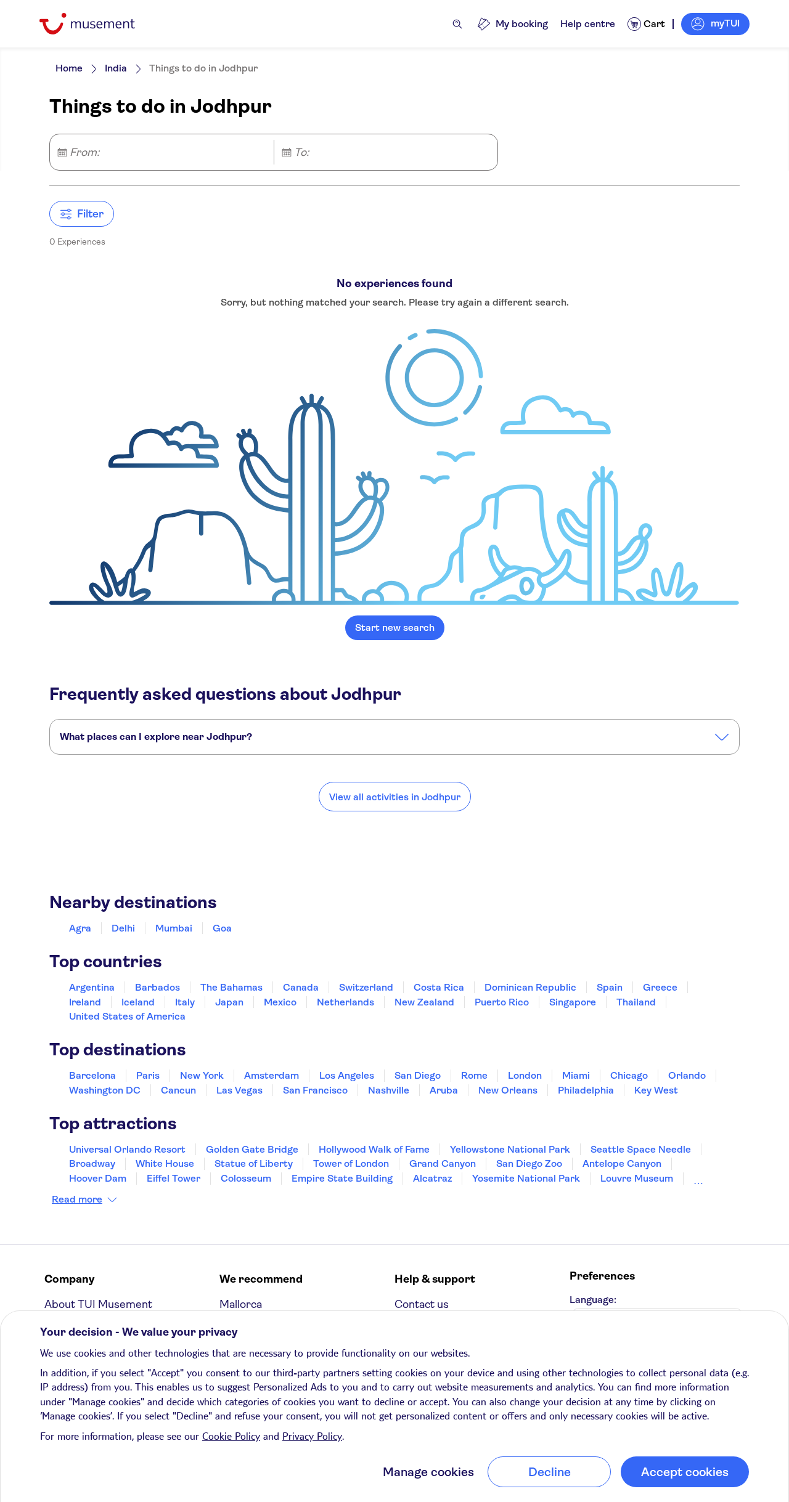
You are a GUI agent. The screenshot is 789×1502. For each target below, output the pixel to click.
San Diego (417, 1075)
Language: (593, 1299)
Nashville (388, 1090)
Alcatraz (432, 1178)
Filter (90, 214)
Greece (660, 987)
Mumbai (173, 928)
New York (202, 1075)
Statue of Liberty (254, 1163)
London (525, 1075)
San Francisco (315, 1090)
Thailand (636, 1002)
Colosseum (246, 1178)
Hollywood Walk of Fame (374, 1149)
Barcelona (92, 1075)
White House (165, 1163)
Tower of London (351, 1163)
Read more (77, 1199)
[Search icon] (457, 24)
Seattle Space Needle (641, 1149)
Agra (80, 928)
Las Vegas (239, 1090)
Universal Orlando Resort (127, 1149)
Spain (610, 987)
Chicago (629, 1075)
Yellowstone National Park (510, 1149)
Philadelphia (586, 1090)
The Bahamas (231, 987)
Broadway (92, 1163)
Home (69, 68)
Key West (656, 1090)
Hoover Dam (97, 1178)
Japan (229, 1002)
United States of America (127, 1016)
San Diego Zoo (529, 1163)
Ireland (85, 1002)
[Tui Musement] (96, 24)
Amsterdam (271, 1075)
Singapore (572, 1002)
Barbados (157, 987)
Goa (222, 928)
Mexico (280, 1002)
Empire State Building (342, 1178)
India (116, 68)
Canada (301, 987)
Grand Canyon (442, 1163)
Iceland (138, 1002)
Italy (185, 1002)
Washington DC (105, 1090)
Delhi (123, 928)
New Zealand (424, 1002)
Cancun (178, 1090)
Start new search (395, 627)
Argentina (92, 987)
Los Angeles (346, 1075)
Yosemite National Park (526, 1178)
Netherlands (345, 1002)
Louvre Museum (636, 1178)
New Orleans (508, 1090)
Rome (474, 1075)
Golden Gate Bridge (252, 1149)
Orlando (687, 1075)
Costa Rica (439, 987)
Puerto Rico (502, 1002)
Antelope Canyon (622, 1163)
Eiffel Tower (173, 1178)
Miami (576, 1075)
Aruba (444, 1090)
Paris (148, 1075)
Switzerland (366, 987)
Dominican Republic (530, 987)
